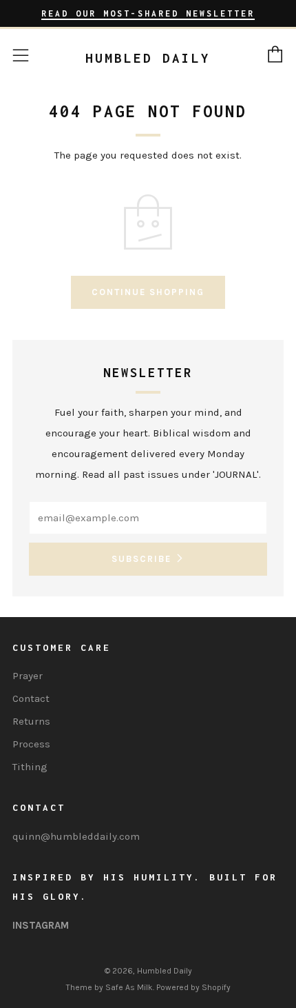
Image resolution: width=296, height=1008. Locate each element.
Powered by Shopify (193, 987)
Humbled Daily (148, 57)
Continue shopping (148, 292)
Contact (31, 698)
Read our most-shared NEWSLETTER (148, 13)
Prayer (27, 675)
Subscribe (141, 559)
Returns (31, 721)
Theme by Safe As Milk (109, 987)
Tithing (29, 766)
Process (31, 744)
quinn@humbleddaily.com (76, 836)
